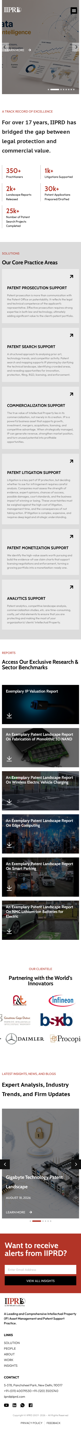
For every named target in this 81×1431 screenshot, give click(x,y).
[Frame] (22, 1405)
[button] (74, 10)
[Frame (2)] (30, 1405)
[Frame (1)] (14, 1405)
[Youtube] (6, 1405)
